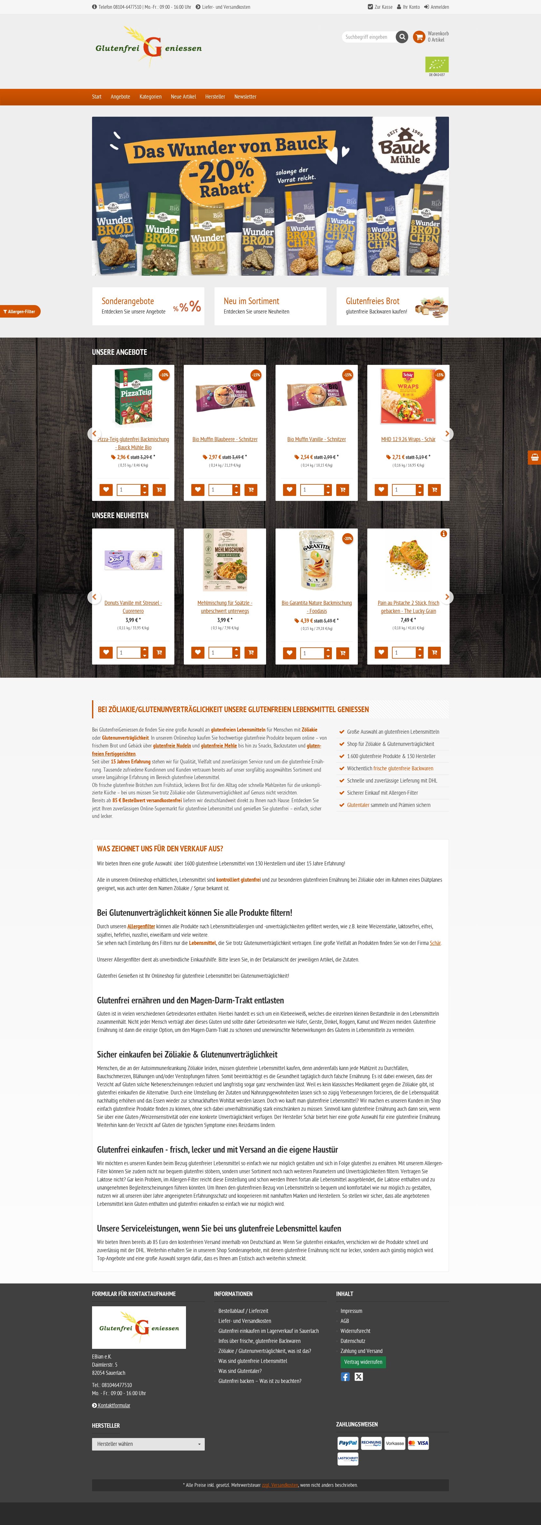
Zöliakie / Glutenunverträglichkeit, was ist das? (265, 1351)
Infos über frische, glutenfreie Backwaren (260, 1341)
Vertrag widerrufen (363, 1362)
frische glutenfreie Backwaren (403, 768)
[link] (420, 37)
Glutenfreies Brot (372, 301)
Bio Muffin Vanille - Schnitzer (316, 439)
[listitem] (348, 1444)
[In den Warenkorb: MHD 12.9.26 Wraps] (434, 490)
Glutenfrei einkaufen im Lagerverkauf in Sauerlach (269, 1331)
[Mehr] (144, 488)
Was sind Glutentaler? (240, 1371)
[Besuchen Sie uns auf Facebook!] (345, 1376)
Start (96, 97)
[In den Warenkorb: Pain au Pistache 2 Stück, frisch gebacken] (434, 653)
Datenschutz (353, 1341)
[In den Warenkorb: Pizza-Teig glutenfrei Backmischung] (159, 490)
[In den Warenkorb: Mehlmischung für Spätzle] (251, 653)
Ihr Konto (411, 7)
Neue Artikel (183, 97)
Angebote (120, 97)
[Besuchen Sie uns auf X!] (392, 1376)
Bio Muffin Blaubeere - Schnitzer (225, 439)
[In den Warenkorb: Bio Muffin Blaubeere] (251, 490)
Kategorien (151, 97)
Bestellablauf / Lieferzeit (243, 1311)
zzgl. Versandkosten (280, 1485)
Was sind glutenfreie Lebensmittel (253, 1361)
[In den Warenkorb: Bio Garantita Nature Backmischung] (342, 653)
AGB (345, 1321)
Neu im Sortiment (251, 301)
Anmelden (440, 7)
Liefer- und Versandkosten (225, 7)
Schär (435, 943)
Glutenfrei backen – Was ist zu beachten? (260, 1381)
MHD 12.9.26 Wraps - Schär (408, 439)
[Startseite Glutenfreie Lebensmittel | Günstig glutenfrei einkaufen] (148, 47)
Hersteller (215, 97)
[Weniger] (144, 492)
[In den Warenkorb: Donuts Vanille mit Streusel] (159, 653)
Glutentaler (358, 805)
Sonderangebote (128, 301)
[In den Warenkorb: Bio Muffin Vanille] (342, 490)
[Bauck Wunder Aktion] (270, 196)
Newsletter (245, 97)
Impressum (351, 1311)
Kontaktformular (113, 1405)
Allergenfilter (141, 927)
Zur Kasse (384, 7)
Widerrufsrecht (355, 1331)
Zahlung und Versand (362, 1351)
